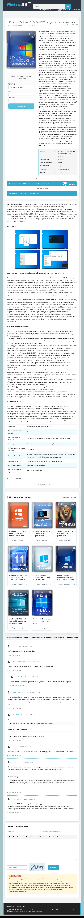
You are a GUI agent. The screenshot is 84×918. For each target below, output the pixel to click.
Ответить (11, 655)
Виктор (16, 715)
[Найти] (68, 6)
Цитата (19, 655)
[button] (9, 837)
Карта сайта (10, 906)
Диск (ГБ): (11, 97)
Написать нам (20, 906)
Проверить (21, 106)
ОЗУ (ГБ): (11, 91)
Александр (17, 799)
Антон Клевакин (19, 662)
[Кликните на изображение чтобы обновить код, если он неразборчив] (37, 867)
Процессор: (11, 84)
